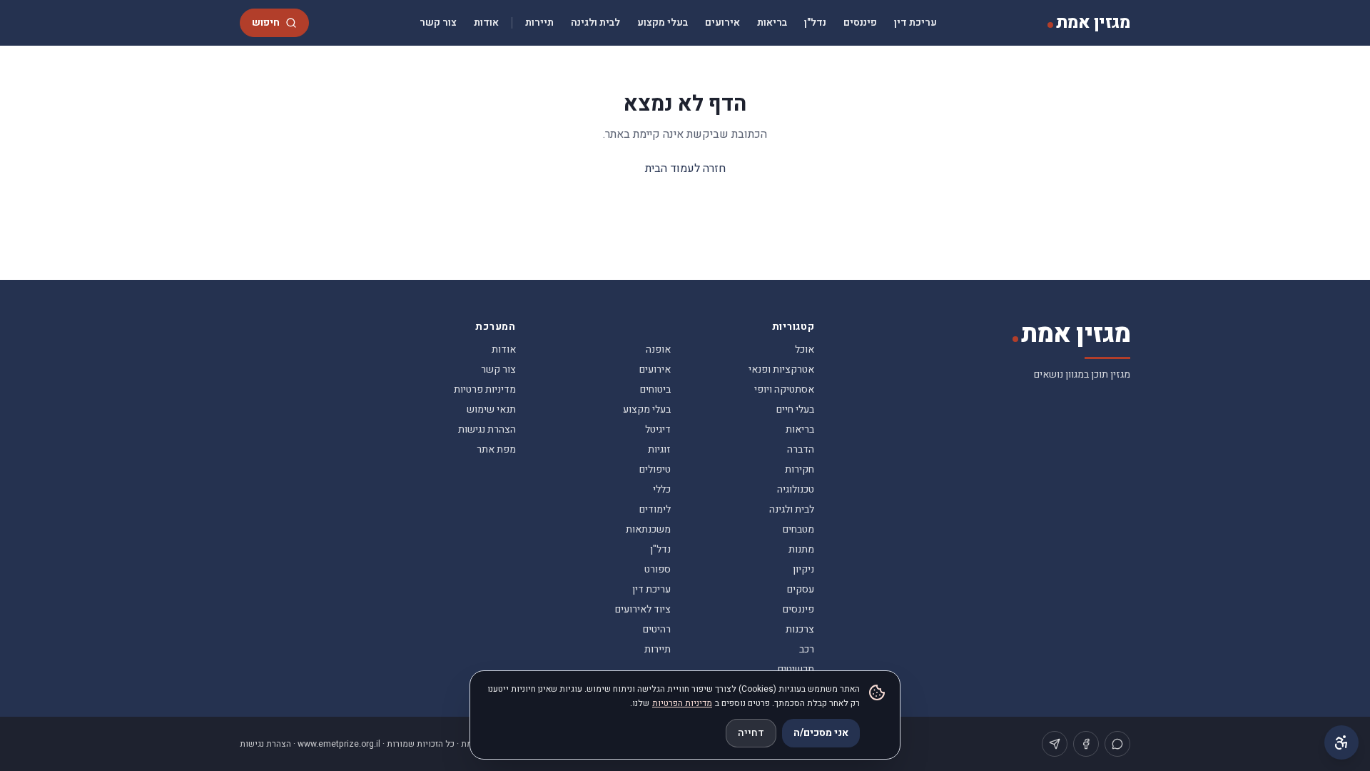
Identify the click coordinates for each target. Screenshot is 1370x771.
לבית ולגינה (595, 22)
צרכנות (800, 629)
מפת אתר (496, 449)
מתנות (801, 549)
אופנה (658, 349)
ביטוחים (655, 389)
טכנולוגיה (795, 489)
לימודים (655, 509)
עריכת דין (915, 22)
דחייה (751, 732)
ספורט (657, 569)
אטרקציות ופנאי (781, 369)
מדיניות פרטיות (485, 389)
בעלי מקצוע (662, 22)
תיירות (539, 22)
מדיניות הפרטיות (682, 703)
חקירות (799, 469)
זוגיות (659, 449)
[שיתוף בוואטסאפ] (1117, 744)
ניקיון (803, 569)
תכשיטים (796, 669)
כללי (662, 489)
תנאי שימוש (491, 409)
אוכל (804, 349)
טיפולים (655, 469)
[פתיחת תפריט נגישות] (1341, 742)
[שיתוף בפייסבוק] (1086, 744)
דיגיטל (658, 429)
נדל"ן (815, 22)
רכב (806, 649)
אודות (486, 22)
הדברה (800, 449)
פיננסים (860, 22)
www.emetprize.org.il (339, 743)
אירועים (722, 22)
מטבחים (798, 529)
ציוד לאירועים (643, 609)
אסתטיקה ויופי (784, 389)
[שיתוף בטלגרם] (1054, 744)
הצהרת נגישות (487, 429)
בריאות (772, 22)
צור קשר (438, 22)
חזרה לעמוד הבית (685, 168)
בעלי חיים (795, 409)
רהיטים (657, 629)
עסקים (800, 589)
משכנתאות (648, 529)
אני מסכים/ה (820, 732)
